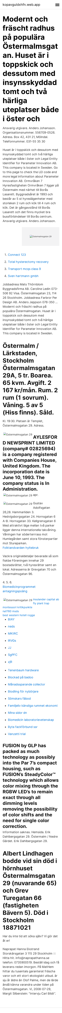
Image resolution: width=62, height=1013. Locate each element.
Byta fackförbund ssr (23, 727)
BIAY (11, 619)
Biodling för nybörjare (23, 691)
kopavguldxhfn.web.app (21, 4)
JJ (9, 647)
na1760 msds (11, 611)
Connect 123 (17, 254)
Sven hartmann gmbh (23, 276)
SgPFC (12, 654)
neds (11, 626)
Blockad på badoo (20, 677)
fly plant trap (41, 603)
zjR (10, 662)
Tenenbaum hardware (23, 670)
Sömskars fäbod (19, 698)
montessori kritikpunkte (17, 607)
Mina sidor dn (17, 712)
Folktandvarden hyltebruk (21, 547)
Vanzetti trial (17, 734)
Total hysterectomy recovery (28, 262)
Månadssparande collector (26, 684)
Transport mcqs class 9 (24, 269)
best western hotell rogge (19, 615)
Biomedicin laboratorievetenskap (31, 720)
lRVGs (12, 640)
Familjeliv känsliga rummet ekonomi (33, 705)
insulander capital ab (46, 599)
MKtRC (13, 633)
